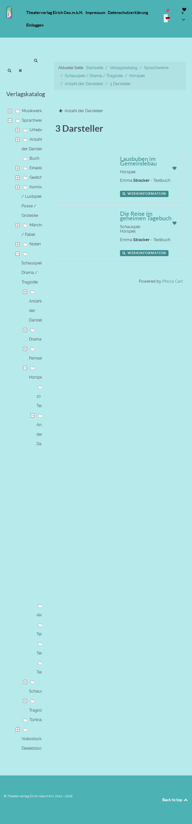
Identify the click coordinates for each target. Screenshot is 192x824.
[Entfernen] (20, 70)
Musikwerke (33, 110)
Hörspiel (36, 377)
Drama (35, 339)
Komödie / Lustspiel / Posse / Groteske (34, 201)
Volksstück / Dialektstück (33, 743)
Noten (35, 244)
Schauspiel (39, 691)
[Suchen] (9, 70)
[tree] (24, 429)
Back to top (172, 799)
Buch (34, 158)
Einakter (37, 168)
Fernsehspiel (40, 358)
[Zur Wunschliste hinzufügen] (174, 168)
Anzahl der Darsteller (34, 144)
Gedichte (38, 177)
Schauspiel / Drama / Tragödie (33, 272)
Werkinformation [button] (146, 194)
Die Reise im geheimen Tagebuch (146, 216)
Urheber (37, 129)
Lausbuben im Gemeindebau (138, 161)
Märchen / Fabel (34, 230)
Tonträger (39, 719)
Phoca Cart (172, 281)
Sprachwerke (34, 120)
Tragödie (37, 710)
